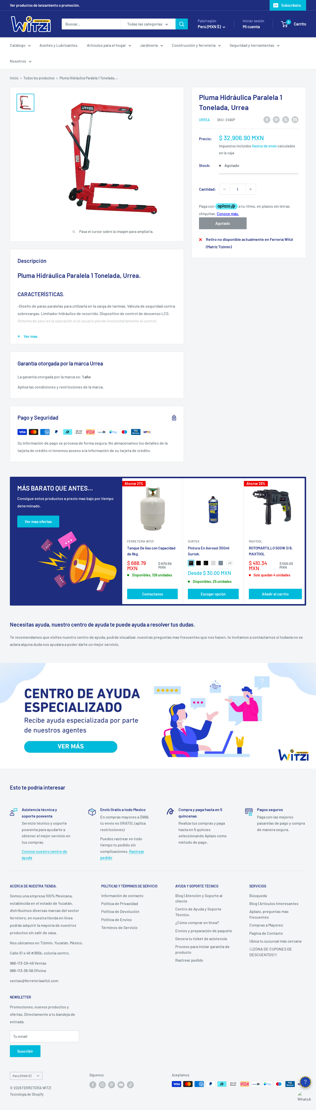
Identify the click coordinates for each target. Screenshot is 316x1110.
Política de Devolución (120, 911)
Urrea (204, 120)
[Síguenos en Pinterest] (111, 1084)
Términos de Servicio (119, 927)
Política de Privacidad (119, 903)
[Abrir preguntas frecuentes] (305, 1082)
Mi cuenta (251, 26)
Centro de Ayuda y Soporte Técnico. (198, 911)
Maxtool (255, 541)
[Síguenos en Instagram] (102, 1084)
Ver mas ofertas (38, 521)
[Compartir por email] (295, 119)
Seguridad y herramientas (252, 45)
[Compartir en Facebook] (266, 119)
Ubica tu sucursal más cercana (275, 941)
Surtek (193, 541)
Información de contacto (122, 895)
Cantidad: (207, 189)
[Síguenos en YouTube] (121, 1084)
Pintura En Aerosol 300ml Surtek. (208, 551)
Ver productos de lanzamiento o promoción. (45, 5)
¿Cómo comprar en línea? (197, 922)
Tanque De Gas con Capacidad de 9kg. (151, 551)
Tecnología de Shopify (27, 1094)
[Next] (304, 541)
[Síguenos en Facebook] (92, 1084)
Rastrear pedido (189, 960)
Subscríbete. (291, 5)
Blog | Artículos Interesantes (273, 903)
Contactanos (152, 594)
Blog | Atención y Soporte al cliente (198, 898)
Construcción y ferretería (194, 45)
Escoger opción (213, 594)
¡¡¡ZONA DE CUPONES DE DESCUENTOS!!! (270, 952)
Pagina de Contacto (266, 933)
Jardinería (149, 45)
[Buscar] (182, 24)
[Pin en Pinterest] (276, 119)
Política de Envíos (116, 919)
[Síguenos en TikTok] (130, 1084)
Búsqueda (258, 895)
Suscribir (25, 1051)
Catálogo (17, 45)
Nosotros (18, 61)
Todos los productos (39, 78)
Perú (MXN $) (22, 1076)
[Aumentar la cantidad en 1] (250, 189)
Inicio (14, 78)
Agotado (222, 223)
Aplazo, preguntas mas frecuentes (269, 914)
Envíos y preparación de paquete (203, 930)
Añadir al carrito (275, 594)
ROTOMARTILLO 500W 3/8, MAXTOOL (271, 551)
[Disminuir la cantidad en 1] (224, 189)
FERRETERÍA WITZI (140, 541)
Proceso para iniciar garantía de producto (202, 949)
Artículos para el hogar (106, 45)
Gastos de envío (264, 146)
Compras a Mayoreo (266, 925)
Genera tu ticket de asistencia (201, 938)
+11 (229, 563)
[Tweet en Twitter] (285, 119)
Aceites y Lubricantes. (59, 45)
